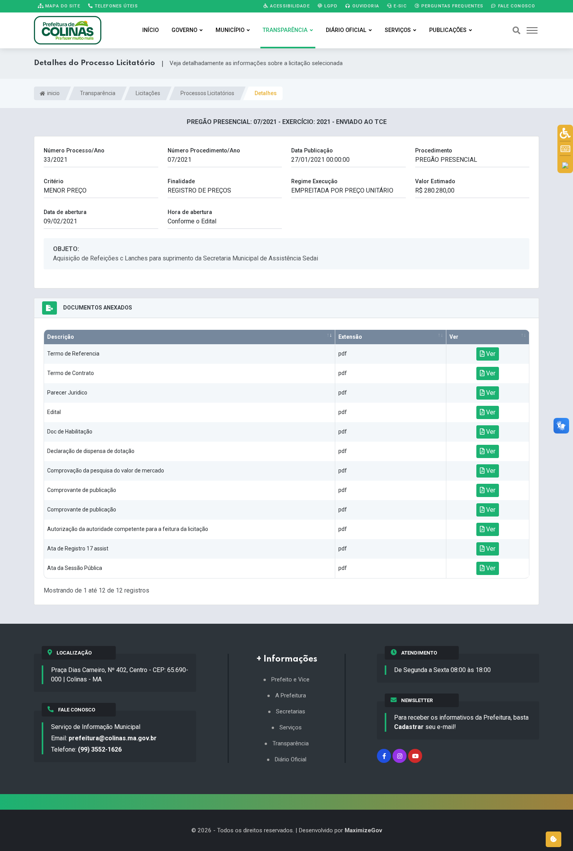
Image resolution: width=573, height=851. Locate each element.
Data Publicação (312, 150)
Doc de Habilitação (69, 431)
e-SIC (399, 6)
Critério (54, 181)
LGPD (330, 6)
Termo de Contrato (70, 373)
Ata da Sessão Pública (74, 568)
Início (150, 30)
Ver (453, 337)
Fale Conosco (515, 6)
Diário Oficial (346, 30)
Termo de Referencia (73, 353)
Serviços (398, 30)
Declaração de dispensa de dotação (90, 451)
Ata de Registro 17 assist (77, 548)
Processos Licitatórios (207, 93)
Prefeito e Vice (290, 680)
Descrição (60, 337)
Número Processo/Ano (74, 150)
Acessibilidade (289, 6)
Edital (54, 412)
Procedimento (433, 150)
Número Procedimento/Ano (204, 150)
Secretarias (290, 712)
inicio (53, 93)
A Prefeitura (290, 696)
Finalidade (181, 181)
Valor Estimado (435, 181)
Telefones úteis (115, 6)
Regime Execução (314, 181)
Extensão (350, 337)
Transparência (285, 30)
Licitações (148, 93)
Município (230, 30)
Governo (184, 30)
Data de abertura (65, 212)
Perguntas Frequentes (452, 6)
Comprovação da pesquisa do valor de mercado (105, 470)
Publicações (448, 30)
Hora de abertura (190, 212)
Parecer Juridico (67, 392)
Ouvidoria (365, 6)
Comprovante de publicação (81, 490)
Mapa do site (62, 6)
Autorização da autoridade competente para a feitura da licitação (127, 529)
